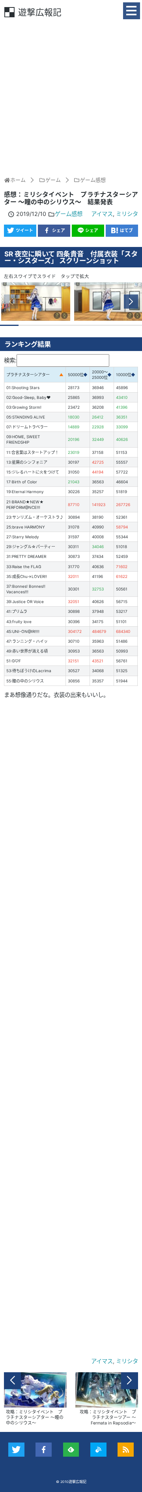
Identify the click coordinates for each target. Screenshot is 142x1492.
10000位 (123, 374)
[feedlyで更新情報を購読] (71, 1450)
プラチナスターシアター (28, 374)
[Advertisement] (71, 97)
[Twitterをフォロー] (16, 1450)
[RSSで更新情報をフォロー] (126, 1450)
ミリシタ (127, 213)
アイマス (102, 213)
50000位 (76, 374)
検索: (10, 360)
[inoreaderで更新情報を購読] (98, 1450)
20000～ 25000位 (100, 374)
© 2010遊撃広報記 (71, 1481)
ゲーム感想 (68, 213)
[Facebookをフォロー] (44, 1450)
